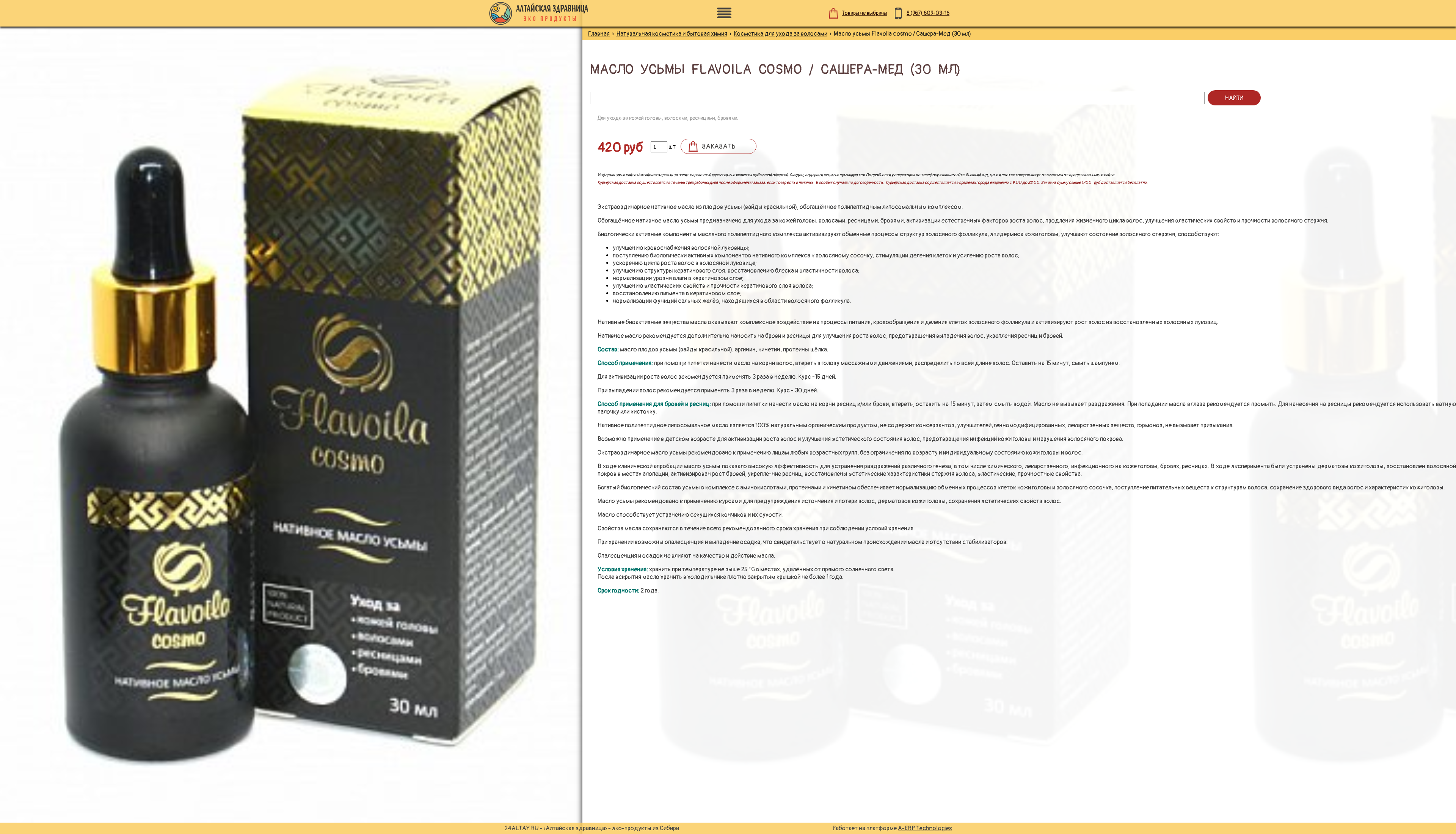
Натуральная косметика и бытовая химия (671, 34)
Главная (599, 34)
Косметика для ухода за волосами (780, 34)
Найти (1234, 98)
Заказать (719, 146)
